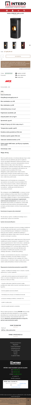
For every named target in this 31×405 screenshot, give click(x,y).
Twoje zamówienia (15, 346)
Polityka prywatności (15, 342)
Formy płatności (15, 350)
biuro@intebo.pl (17, 374)
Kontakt (15, 352)
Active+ (15, 171)
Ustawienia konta (15, 348)
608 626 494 (16, 372)
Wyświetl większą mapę (15, 387)
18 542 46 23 (16, 369)
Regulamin (15, 344)
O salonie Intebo (15, 355)
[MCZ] (8, 81)
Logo (15, 363)
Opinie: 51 (19, 385)
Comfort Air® (15, 192)
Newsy (15, 353)
